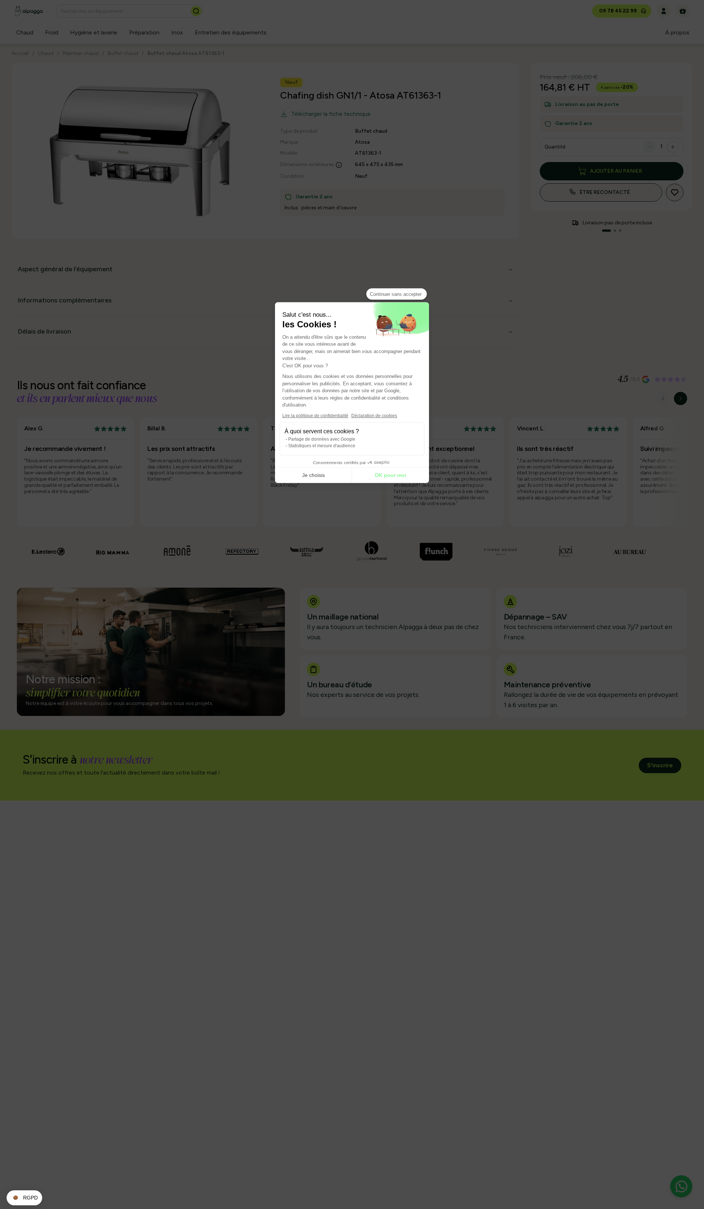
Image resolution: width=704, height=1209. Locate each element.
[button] (24, 1198)
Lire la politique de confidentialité (315, 415)
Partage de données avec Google (321, 438)
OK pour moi (390, 475)
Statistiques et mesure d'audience (321, 445)
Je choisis (313, 475)
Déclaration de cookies (374, 415)
